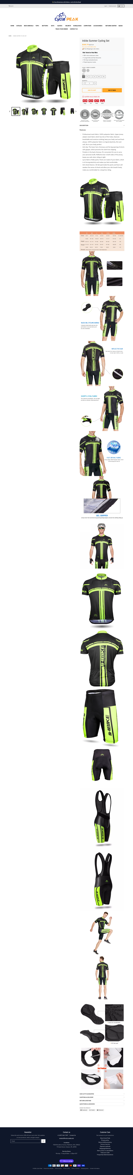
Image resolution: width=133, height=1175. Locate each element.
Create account (112, 6)
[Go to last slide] (10, 111)
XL (94, 76)
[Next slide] (76, 111)
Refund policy (58, 1168)
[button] (15, 111)
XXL (99, 76)
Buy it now (112, 90)
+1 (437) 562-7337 (62, 1135)
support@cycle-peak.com (66, 1138)
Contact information (95, 1168)
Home (10, 36)
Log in (105, 6)
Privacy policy (66, 1168)
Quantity (84, 80)
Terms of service (75, 1168)
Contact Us (73, 1135)
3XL (104, 76)
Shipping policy (84, 1168)
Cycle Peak (39, 1168)
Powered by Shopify (48, 1168)
